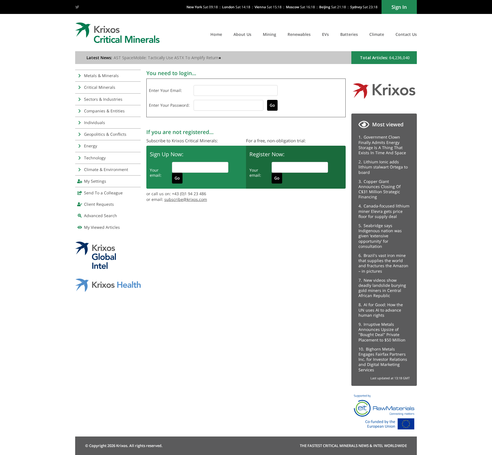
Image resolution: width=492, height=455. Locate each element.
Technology (95, 157)
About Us (242, 34)
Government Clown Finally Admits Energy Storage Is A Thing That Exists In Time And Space (382, 144)
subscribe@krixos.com (185, 199)
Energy (90, 146)
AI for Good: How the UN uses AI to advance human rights (380, 310)
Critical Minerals (99, 87)
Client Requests (99, 204)
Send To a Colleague (103, 192)
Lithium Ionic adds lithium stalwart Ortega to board (383, 167)
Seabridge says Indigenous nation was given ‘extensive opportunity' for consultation (380, 236)
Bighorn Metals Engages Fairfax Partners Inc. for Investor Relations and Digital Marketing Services (382, 359)
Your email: (155, 172)
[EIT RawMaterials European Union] (384, 431)
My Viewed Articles (102, 227)
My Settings (95, 181)
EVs (325, 34)
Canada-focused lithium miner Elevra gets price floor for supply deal (383, 211)
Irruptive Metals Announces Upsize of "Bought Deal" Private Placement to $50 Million (381, 332)
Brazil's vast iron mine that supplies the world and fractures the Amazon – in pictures (383, 263)
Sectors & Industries (103, 99)
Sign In (399, 7)
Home (216, 34)
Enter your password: (169, 105)
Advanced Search (100, 215)
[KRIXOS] (384, 101)
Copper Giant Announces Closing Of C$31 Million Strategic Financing (379, 189)
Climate (376, 34)
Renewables (299, 34)
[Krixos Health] (108, 290)
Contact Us (406, 34)
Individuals (94, 122)
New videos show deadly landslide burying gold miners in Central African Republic (382, 287)
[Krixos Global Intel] (95, 267)
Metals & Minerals (101, 75)
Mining (269, 34)
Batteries (349, 34)
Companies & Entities (104, 111)
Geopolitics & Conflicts (105, 134)
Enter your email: (165, 90)
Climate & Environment (106, 169)
